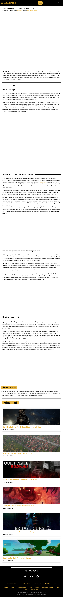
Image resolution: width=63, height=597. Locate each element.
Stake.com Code (37, 583)
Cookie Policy (34, 589)
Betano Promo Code (12, 583)
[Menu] (40, 3)
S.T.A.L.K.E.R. (43, 182)
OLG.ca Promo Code (25, 583)
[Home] (8, 3)
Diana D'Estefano (32, 10)
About (12, 587)
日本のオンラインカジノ (50, 583)
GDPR (57, 587)
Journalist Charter (22, 587)
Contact (6, 587)
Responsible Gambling (47, 587)
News (5, 582)
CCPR (26, 589)
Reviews (19, 10)
